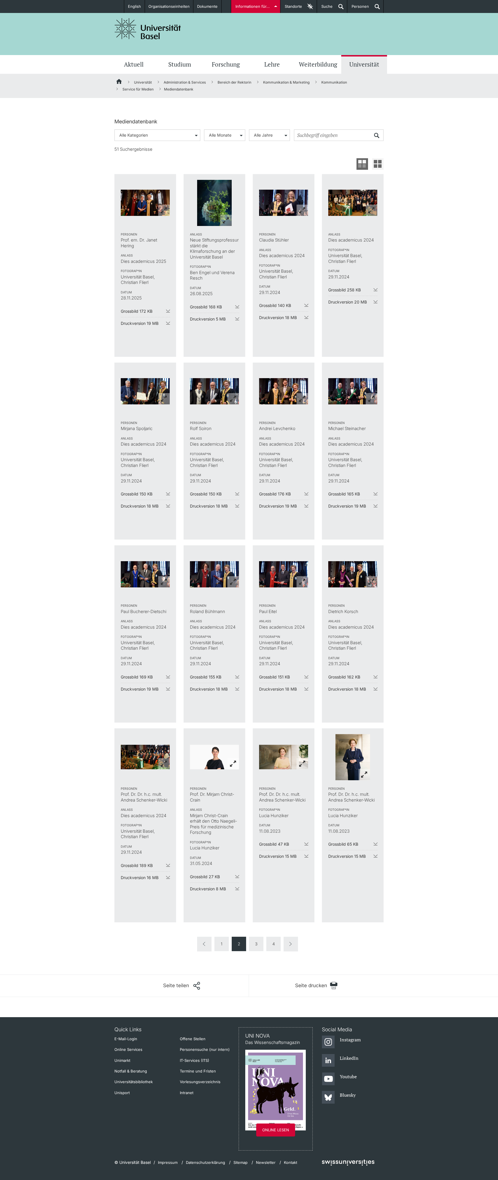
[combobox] (157, 135)
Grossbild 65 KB (343, 844)
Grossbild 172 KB (136, 311)
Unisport (122, 1092)
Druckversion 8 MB (208, 888)
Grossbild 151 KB (274, 676)
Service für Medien (138, 89)
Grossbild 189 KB (137, 865)
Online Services (128, 1049)
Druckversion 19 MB (140, 323)
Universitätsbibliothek (133, 1081)
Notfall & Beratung (130, 1071)
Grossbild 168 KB (206, 306)
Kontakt (290, 1162)
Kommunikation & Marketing (286, 82)
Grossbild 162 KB (344, 676)
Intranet (186, 1092)
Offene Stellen (192, 1038)
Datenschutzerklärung (205, 1162)
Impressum (168, 1162)
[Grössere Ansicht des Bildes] (145, 203)
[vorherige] (204, 944)
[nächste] (291, 944)
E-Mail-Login (125, 1038)
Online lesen (275, 1130)
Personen (358, 8)
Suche (325, 8)
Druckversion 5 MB (208, 318)
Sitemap (240, 1162)
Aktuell (134, 64)
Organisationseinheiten (169, 6)
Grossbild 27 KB (205, 876)
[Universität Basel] (148, 28)
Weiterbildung (318, 64)
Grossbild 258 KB (344, 289)
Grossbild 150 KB (136, 493)
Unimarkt (122, 1060)
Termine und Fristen (198, 1071)
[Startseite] (119, 82)
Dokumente (207, 6)
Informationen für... (252, 6)
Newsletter (266, 1162)
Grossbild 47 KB (274, 844)
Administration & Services (185, 82)
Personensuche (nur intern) (205, 1049)
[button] (181, 986)
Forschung (226, 64)
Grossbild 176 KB (275, 493)
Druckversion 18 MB (278, 317)
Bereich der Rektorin (234, 82)
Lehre (272, 64)
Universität (364, 64)
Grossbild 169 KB (137, 676)
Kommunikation (334, 82)
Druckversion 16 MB (140, 877)
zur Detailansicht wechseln (362, 164)
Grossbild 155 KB (205, 676)
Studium (179, 64)
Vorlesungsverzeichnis (200, 1081)
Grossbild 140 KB (275, 305)
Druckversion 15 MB (278, 856)
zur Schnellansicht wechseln (378, 164)
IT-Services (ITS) (194, 1060)
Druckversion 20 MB (347, 301)
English (134, 6)
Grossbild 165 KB (344, 493)
